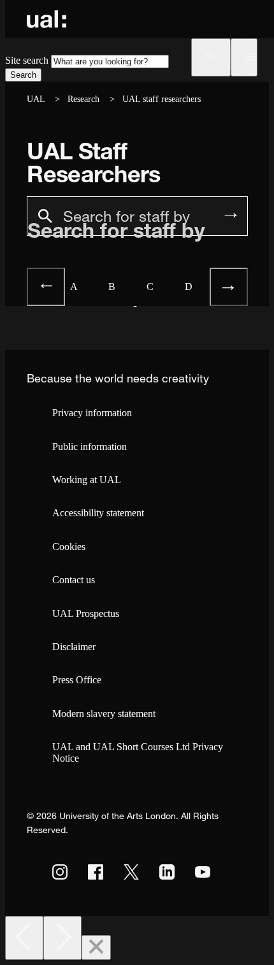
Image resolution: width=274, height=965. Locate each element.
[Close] (96, 947)
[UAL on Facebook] (95, 872)
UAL (36, 99)
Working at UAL (86, 479)
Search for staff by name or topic (116, 262)
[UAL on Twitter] (131, 872)
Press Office (76, 679)
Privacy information (92, 412)
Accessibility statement (98, 512)
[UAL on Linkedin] (167, 872)
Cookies (68, 546)
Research (83, 99)
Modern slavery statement (103, 713)
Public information (89, 446)
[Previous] (24, 938)
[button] (210, 57)
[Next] (62, 938)
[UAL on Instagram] (60, 872)
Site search (26, 60)
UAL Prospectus (85, 613)
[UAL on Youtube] (202, 872)
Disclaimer (74, 646)
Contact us (73, 579)
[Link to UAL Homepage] (46, 19)
